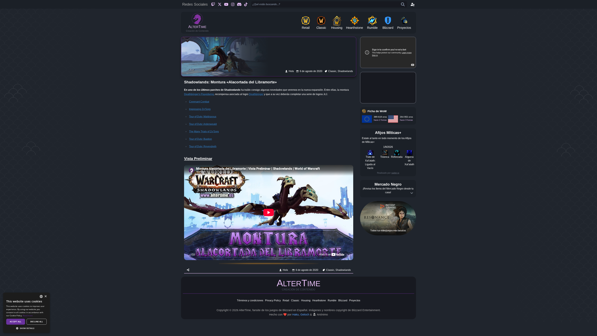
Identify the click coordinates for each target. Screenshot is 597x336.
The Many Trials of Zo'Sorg (204, 131)
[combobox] (41, 296)
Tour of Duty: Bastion (200, 139)
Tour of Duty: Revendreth (202, 146)
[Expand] (411, 193)
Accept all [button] (15, 321)
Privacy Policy (273, 300)
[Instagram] (232, 4)
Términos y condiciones (250, 300)
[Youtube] (226, 4)
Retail (286, 300)
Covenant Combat (199, 101)
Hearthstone (319, 300)
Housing (305, 300)
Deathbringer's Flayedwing (199, 94)
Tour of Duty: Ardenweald (203, 124)
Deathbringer (256, 94)
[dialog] (26, 313)
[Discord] (239, 4)
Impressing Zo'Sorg (200, 109)
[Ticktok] (245, 4)
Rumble (332, 300)
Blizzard (342, 300)
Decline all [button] (36, 321)
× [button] (45, 296)
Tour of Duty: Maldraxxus (202, 116)
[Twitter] (219, 4)
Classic (295, 300)
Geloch (304, 314)
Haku (295, 314)
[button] (26, 328)
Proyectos (354, 300)
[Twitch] (213, 4)
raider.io (395, 173)
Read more (28, 315)
